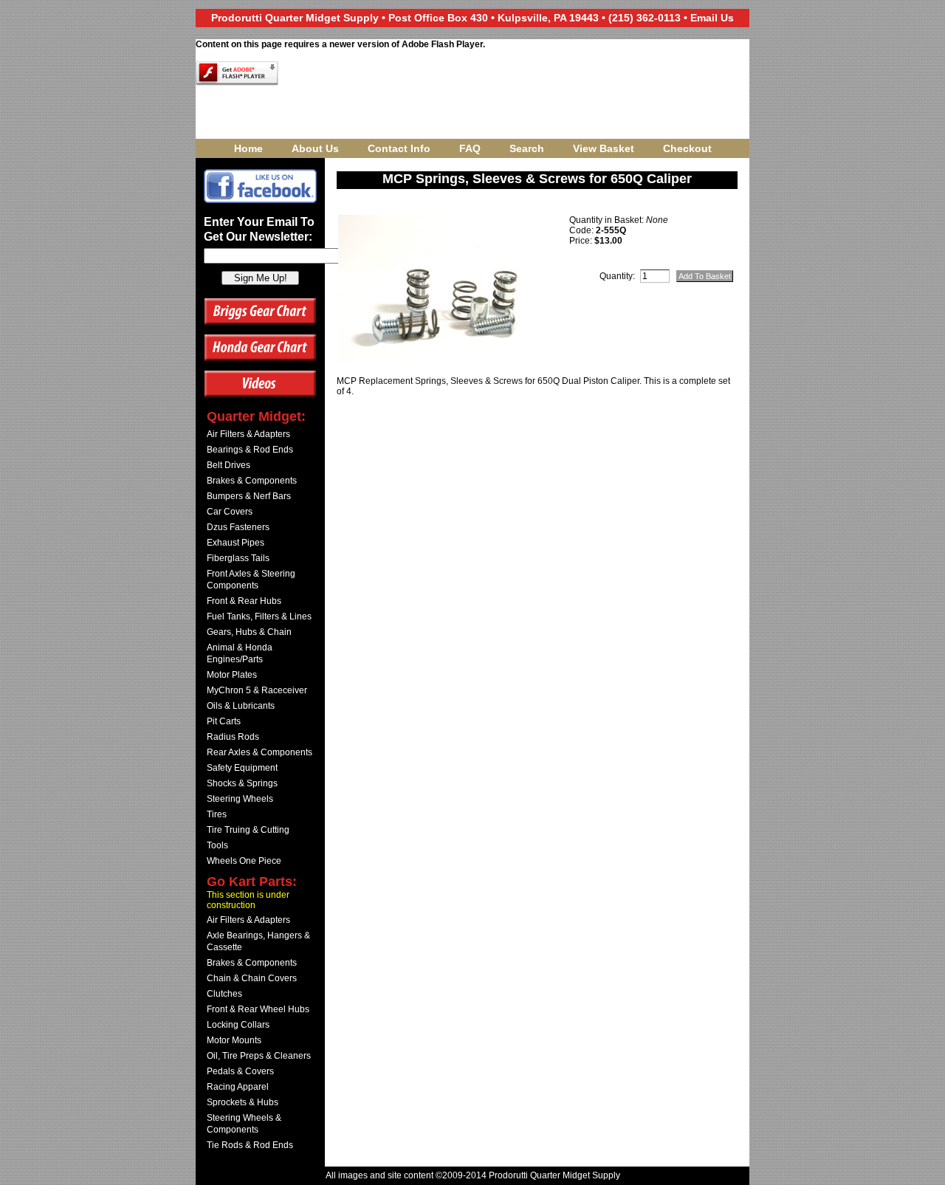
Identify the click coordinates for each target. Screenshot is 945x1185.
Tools (217, 845)
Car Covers (229, 511)
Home (248, 148)
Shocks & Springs (242, 783)
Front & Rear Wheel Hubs (258, 1009)
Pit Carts (224, 721)
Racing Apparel (238, 1087)
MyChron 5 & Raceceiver (257, 690)
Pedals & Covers (240, 1071)
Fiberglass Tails (238, 558)
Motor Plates (232, 675)
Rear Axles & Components (259, 752)
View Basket (603, 148)
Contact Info (399, 148)
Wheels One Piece (244, 861)
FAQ (470, 148)
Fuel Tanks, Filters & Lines (259, 616)
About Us (315, 148)
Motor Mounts (234, 1040)
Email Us (712, 18)
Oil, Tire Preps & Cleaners (259, 1056)
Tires (217, 814)
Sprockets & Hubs (242, 1102)
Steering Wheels (240, 799)
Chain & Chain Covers (252, 978)
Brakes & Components (252, 480)
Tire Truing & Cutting (248, 830)
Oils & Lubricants (241, 706)
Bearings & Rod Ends (250, 449)
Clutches (224, 994)
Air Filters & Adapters (248, 434)
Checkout (687, 148)
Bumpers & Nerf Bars (249, 496)
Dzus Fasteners (238, 527)
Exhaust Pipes (235, 542)
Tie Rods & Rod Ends (250, 1145)
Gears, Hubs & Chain (249, 632)
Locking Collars (238, 1025)
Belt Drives (228, 465)
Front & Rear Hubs (244, 601)
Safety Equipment (242, 768)
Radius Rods (233, 737)
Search (526, 148)
